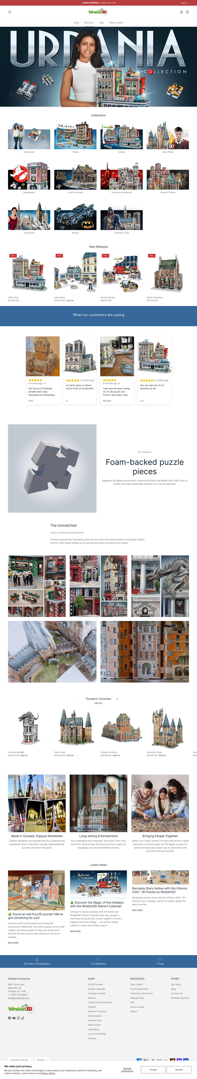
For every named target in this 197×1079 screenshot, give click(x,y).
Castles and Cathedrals (100, 1002)
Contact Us (177, 993)
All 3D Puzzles (95, 984)
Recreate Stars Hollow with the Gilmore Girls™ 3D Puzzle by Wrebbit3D (159, 890)
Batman (92, 998)
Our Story (176, 984)
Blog (173, 989)
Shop (76, 22)
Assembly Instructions (141, 993)
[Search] (9, 12)
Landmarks (93, 1029)
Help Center (136, 984)
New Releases (98, 246)
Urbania (92, 1038)
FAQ (132, 1002)
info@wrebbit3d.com (18, 998)
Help (101, 22)
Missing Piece (137, 998)
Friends (92, 1007)
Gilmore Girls (95, 1020)
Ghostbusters (95, 1016)
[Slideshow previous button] (26, 368)
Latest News (98, 865)
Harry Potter (94, 1024)
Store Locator (116, 22)
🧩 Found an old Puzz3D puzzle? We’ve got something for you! (35, 916)
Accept (153, 1069)
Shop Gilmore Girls (24, 94)
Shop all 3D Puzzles (56, 94)
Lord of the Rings (97, 1033)
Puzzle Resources (139, 989)
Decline (179, 1069)
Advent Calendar (96, 989)
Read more (13, 943)
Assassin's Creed (96, 993)
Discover (89, 22)
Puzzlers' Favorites (98, 698)
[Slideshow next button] (171, 368)
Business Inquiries (180, 998)
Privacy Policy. (48, 1073)
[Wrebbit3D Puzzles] (98, 12)
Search (133, 1011)
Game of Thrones (97, 1011)
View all (98, 703)
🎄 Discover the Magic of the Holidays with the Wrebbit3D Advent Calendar (97, 904)
